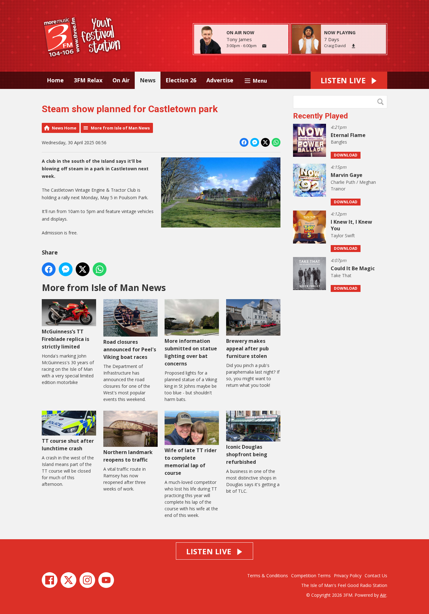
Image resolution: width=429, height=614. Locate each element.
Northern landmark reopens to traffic (128, 456)
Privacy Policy (347, 575)
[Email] (264, 46)
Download (345, 155)
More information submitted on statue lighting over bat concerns (191, 352)
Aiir (383, 595)
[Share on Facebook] (244, 142)
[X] (68, 580)
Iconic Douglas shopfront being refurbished (246, 454)
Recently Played (320, 116)
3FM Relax (88, 80)
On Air (121, 80)
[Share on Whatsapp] (276, 142)
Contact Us (376, 575)
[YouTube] (106, 580)
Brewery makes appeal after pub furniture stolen (247, 348)
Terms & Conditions (267, 575)
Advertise (219, 80)
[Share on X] (265, 142)
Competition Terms (311, 575)
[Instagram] (87, 580)
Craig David (335, 45)
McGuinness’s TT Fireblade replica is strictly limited (65, 339)
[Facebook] (49, 580)
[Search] (382, 101)
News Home (64, 128)
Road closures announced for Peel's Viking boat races (129, 349)
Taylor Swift (343, 235)
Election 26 (181, 80)
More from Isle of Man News (120, 128)
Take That (341, 275)
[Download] (353, 46)
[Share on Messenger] (254, 142)
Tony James (239, 39)
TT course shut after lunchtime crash (68, 444)
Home (55, 80)
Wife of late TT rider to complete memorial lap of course (191, 461)
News (147, 80)
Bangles (339, 142)
